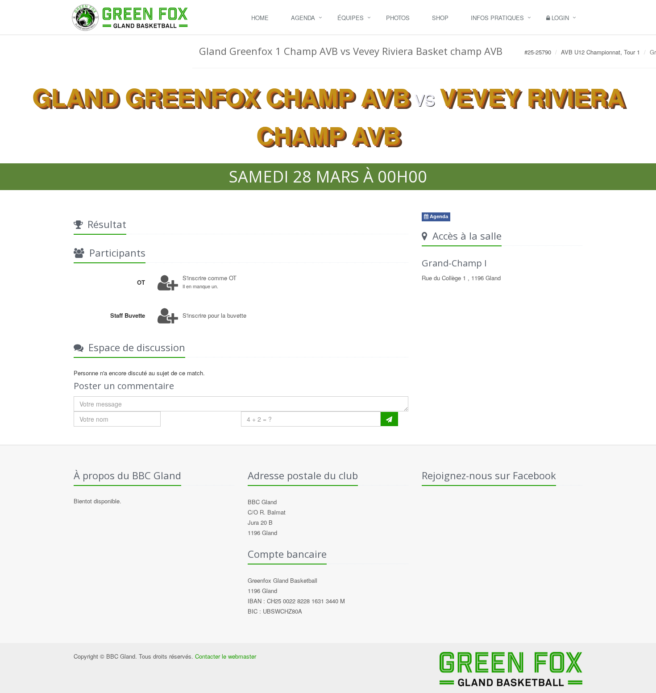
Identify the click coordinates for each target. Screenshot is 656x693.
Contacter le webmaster (225, 656)
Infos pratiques (497, 17)
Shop (440, 17)
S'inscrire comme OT (210, 278)
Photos (398, 17)
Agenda (303, 17)
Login (559, 17)
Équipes (350, 17)
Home (260, 17)
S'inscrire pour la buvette (214, 315)
